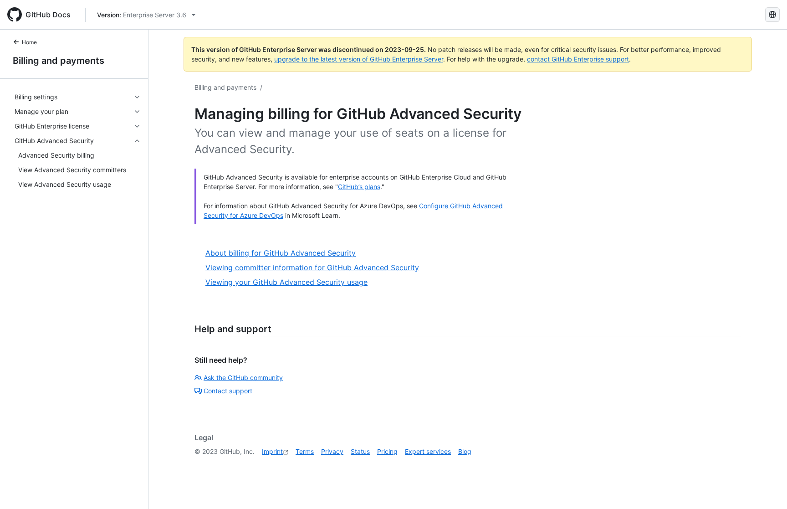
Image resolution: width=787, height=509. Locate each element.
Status (360, 451)
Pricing (387, 451)
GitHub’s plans (359, 186)
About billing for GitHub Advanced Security (280, 252)
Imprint (272, 451)
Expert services (428, 451)
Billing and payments (58, 60)
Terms (305, 451)
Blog (464, 451)
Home (29, 42)
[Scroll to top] (767, 489)
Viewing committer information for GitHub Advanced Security (312, 267)
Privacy (332, 451)
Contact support (228, 391)
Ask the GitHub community (243, 377)
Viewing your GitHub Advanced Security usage (286, 282)
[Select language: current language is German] (772, 14)
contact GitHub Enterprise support (578, 59)
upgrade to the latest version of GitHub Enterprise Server (358, 59)
